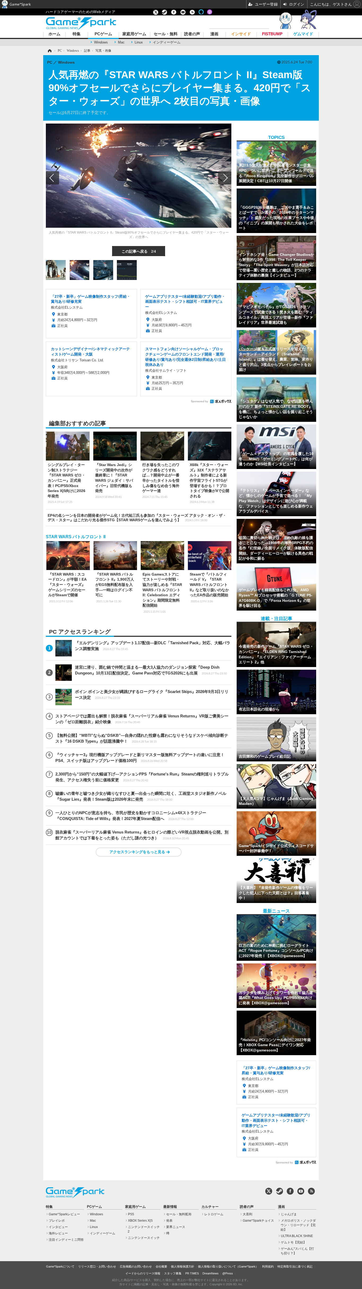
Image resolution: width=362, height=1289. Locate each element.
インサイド (241, 34)
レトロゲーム (213, 1214)
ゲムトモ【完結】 (293, 1242)
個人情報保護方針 (182, 1266)
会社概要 (161, 1266)
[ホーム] (49, 50)
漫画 (214, 34)
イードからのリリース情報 (142, 1273)
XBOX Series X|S (140, 1220)
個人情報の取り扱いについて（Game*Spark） (228, 1266)
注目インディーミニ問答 (66, 1240)
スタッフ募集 (173, 1273)
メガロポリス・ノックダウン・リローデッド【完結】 (298, 1225)
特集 (77, 34)
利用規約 (268, 1266)
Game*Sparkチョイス (258, 1220)
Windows (101, 42)
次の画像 (224, 178)
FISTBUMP (272, 34)
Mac (121, 42)
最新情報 (170, 1207)
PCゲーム (103, 34)
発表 (169, 1220)
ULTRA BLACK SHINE (297, 1236)
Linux (139, 42)
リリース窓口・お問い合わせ (97, 1266)
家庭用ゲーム (134, 34)
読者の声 (192, 34)
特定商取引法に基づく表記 (294, 1266)
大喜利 (247, 1214)
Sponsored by (199, 401)
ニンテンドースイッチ (144, 1238)
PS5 (131, 1214)
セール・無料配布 (179, 1214)
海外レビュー (58, 1233)
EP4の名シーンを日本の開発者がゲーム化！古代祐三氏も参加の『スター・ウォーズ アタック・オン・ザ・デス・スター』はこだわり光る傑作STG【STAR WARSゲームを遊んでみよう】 (137, 517)
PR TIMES (192, 1273)
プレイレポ (57, 1220)
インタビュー (58, 1227)
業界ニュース (175, 1227)
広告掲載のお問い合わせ (136, 1266)
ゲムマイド (303, 34)
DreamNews (210, 1273)
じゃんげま (289, 1214)
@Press (227, 1273)
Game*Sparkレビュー (64, 1214)
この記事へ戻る (139, 251)
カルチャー (210, 1207)
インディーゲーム (166, 42)
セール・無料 (166, 34)
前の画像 (52, 178)
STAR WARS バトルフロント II (75, 536)
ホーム (54, 34)
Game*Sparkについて (60, 1266)
